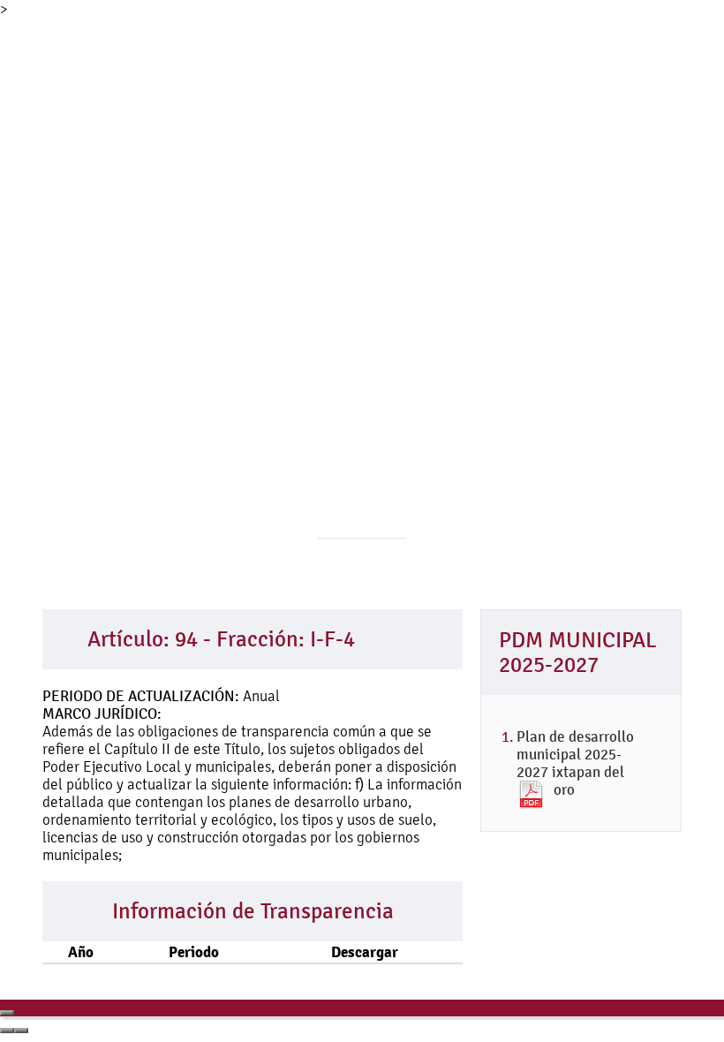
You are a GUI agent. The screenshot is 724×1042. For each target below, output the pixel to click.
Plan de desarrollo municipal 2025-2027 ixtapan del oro (575, 763)
